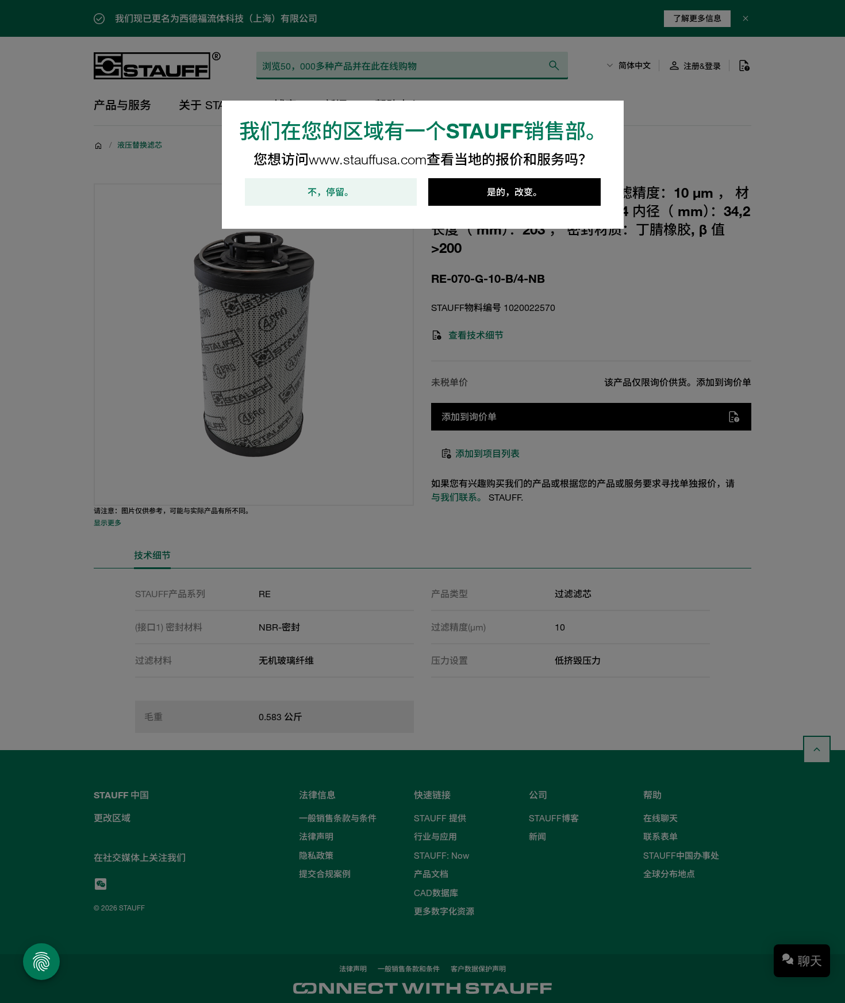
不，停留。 (331, 192)
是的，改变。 (514, 192)
